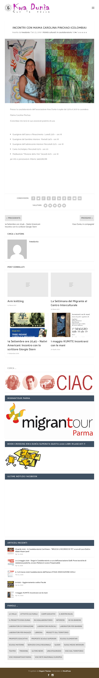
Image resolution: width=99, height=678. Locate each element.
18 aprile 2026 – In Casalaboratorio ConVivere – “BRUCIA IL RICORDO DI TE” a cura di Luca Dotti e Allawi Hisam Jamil (52, 550)
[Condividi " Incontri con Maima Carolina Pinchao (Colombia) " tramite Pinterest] (53, 198)
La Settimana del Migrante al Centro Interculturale (69, 303)
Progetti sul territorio (57, 632)
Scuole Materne (16, 644)
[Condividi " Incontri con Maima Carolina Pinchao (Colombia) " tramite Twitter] (38, 198)
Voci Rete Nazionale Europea (48, 657)
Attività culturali (49, 32)
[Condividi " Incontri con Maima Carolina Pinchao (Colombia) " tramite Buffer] (64, 198)
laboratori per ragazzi (20, 632)
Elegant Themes (45, 671)
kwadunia (26, 32)
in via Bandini (74, 620)
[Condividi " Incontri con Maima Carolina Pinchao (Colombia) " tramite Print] (79, 198)
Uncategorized (54, 651)
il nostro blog (66, 614)
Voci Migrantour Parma (20, 657)
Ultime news (37, 651)
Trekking (23, 651)
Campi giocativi (48, 614)
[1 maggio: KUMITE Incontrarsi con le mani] (71, 325)
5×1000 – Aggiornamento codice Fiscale (30, 582)
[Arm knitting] (27, 285)
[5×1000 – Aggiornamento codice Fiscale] (10, 584)
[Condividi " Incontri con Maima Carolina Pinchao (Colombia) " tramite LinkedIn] (59, 198)
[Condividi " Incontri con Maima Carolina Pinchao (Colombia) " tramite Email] (74, 198)
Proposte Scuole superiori (43, 638)
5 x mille (13, 614)
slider (57, 644)
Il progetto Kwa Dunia (19, 620)
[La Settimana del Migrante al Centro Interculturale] (71, 285)
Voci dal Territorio (74, 651)
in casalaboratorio (64, 32)
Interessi (60, 620)
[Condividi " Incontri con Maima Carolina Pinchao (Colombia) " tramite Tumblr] (48, 198)
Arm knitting (15, 301)
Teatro (12, 651)
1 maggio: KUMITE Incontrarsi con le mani (69, 343)
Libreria (38, 632)
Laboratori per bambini (71, 626)
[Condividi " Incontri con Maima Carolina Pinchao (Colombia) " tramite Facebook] (33, 198)
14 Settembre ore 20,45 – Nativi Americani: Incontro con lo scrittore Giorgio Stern (27, 345)
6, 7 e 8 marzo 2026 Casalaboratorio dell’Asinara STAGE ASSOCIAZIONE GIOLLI (45, 572)
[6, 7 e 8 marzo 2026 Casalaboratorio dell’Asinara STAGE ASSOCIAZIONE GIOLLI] (10, 574)
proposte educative (18, 638)
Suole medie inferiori (74, 644)
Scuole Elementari (68, 638)
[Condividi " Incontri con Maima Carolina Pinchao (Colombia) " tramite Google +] (43, 198)
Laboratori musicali (46, 626)
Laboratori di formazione (21, 626)
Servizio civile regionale (39, 644)
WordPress (67, 671)
